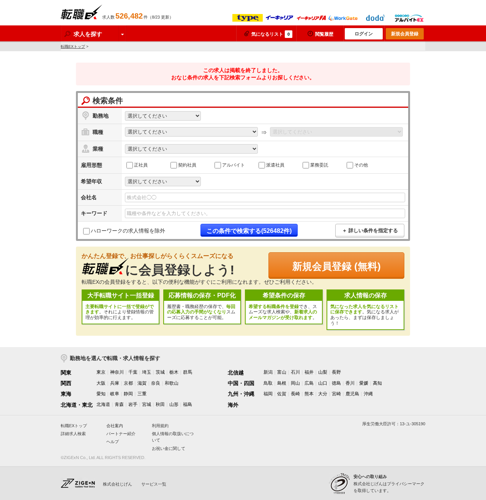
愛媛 (363, 383)
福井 (309, 372)
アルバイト (233, 165)
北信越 (236, 372)
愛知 (101, 393)
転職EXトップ (73, 46)
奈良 (155, 383)
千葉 (132, 372)
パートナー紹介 (121, 433)
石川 (295, 372)
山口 (322, 383)
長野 (336, 372)
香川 (350, 383)
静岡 (128, 393)
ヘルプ (112, 441)
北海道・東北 (77, 405)
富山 (281, 372)
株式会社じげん (117, 484)
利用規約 (160, 425)
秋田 (160, 404)
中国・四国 (241, 383)
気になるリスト (270, 34)
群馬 (187, 372)
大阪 (101, 383)
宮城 (146, 404)
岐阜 (114, 393)
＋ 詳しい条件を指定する (370, 230)
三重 (142, 393)
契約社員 (187, 165)
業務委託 (319, 165)
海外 (233, 405)
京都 (128, 383)
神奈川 (117, 372)
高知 (377, 383)
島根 (281, 383)
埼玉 (146, 372)
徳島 (336, 383)
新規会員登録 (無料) (336, 266)
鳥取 (268, 383)
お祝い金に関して (168, 448)
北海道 (103, 404)
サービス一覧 (153, 484)
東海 (66, 394)
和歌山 (171, 383)
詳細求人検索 (73, 433)
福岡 (268, 393)
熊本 (309, 393)
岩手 (132, 404)
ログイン (364, 33)
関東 (66, 372)
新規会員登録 (404, 33)
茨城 (160, 372)
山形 (173, 404)
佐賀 (281, 393)
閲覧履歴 (324, 34)
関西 (66, 383)
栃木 (173, 372)
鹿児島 (352, 393)
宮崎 (336, 393)
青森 (119, 404)
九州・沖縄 (241, 394)
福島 (187, 404)
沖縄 (368, 393)
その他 (361, 165)
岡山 (295, 383)
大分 (322, 393)
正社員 (141, 165)
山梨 (322, 372)
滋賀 (142, 383)
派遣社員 (275, 165)
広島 (309, 383)
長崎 (295, 393)
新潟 (268, 372)
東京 (101, 372)
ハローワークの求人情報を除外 (128, 231)
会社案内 (114, 425)
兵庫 (114, 383)
